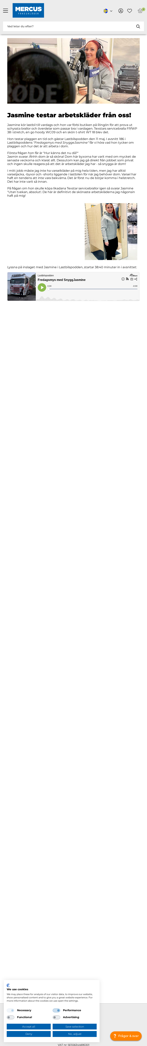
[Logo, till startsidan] (28, 10)
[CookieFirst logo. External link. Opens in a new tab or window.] (8, 985)
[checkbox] (10, 1010)
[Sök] (138, 26)
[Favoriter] (129, 10)
